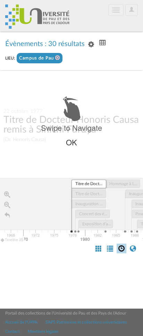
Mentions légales (43, 331)
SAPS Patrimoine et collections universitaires (86, 322)
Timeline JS (14, 239)
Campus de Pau (37, 58)
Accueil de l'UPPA (21, 322)
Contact (12, 331)
